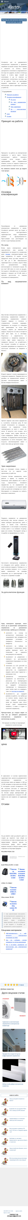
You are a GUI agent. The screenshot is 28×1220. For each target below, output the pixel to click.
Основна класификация (14, 97)
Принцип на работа (13, 95)
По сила (13, 99)
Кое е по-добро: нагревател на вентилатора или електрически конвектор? (16, 947)
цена (8, 114)
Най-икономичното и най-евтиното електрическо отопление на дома (16, 935)
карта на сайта (19, 1211)
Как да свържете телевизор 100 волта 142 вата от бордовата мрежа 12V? (18, 1130)
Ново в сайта (14, 1095)
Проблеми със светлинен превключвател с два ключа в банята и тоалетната (18, 1140)
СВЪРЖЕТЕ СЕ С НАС (8, 1211)
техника (7, 254)
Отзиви (9, 116)
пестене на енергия (18, 691)
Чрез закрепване (16, 107)
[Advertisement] (14, 37)
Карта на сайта (7, 1212)
